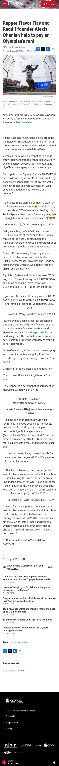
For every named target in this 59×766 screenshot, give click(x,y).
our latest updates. (22, 122)
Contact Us (11, 716)
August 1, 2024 (45, 224)
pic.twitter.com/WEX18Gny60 (29, 402)
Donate (50, 4)
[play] (4, 762)
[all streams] (55, 762)
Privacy (9, 729)
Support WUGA (12, 722)
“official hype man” (34, 332)
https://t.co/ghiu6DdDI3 (34, 493)
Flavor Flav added (32, 435)
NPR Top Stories (19, 642)
